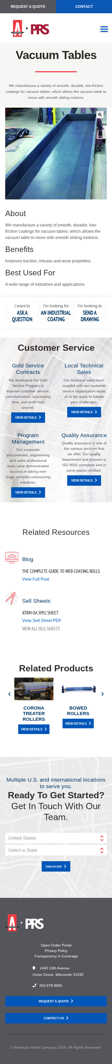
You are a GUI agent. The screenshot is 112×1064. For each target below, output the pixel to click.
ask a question (22, 316)
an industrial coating (56, 316)
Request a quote (54, 1001)
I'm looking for (56, 306)
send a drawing (90, 316)
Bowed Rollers (78, 710)
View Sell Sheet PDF (41, 620)
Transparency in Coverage (56, 956)
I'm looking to (90, 306)
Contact (84, 6)
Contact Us (54, 1018)
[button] (100, 114)
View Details (26, 417)
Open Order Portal (56, 945)
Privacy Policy (56, 951)
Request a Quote (28, 6)
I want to (22, 306)
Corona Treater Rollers (34, 713)
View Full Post (35, 579)
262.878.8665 (50, 985)
